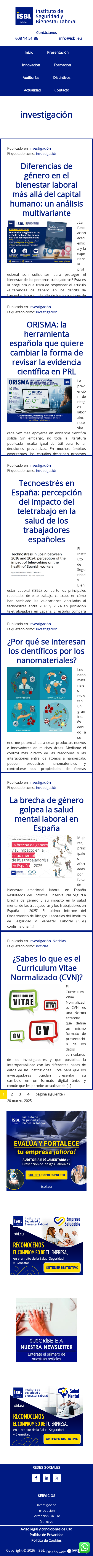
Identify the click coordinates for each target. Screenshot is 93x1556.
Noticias (59, 940)
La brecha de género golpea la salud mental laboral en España (47, 814)
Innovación (46, 1510)
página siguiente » (50, 1095)
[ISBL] (46, 16)
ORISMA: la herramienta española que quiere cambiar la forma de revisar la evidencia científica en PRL (47, 348)
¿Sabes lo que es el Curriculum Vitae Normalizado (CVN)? (47, 968)
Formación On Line (46, 1516)
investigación (40, 148)
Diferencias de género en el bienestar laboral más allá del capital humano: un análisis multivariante (46, 189)
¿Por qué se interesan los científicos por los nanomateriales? (46, 651)
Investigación (46, 1505)
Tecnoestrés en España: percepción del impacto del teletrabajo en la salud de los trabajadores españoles (46, 511)
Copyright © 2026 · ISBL (25, 1550)
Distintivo (46, 1522)
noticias (42, 946)
